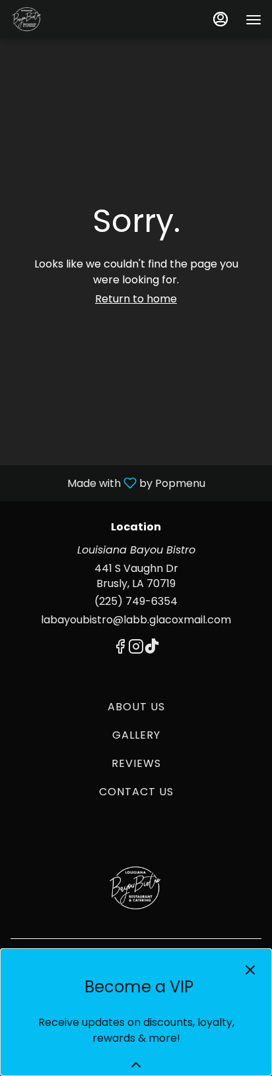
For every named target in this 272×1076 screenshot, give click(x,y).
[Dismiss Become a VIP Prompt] (250, 970)
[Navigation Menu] (253, 20)
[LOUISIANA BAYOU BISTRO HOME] (70, 19)
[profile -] (220, 19)
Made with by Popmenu (107, 483)
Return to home (136, 298)
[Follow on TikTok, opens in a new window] (152, 649)
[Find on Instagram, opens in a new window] (136, 649)
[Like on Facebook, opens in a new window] (120, 649)
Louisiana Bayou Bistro (136, 889)
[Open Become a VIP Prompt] (136, 1065)
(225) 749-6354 (136, 601)
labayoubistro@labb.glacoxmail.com (136, 620)
